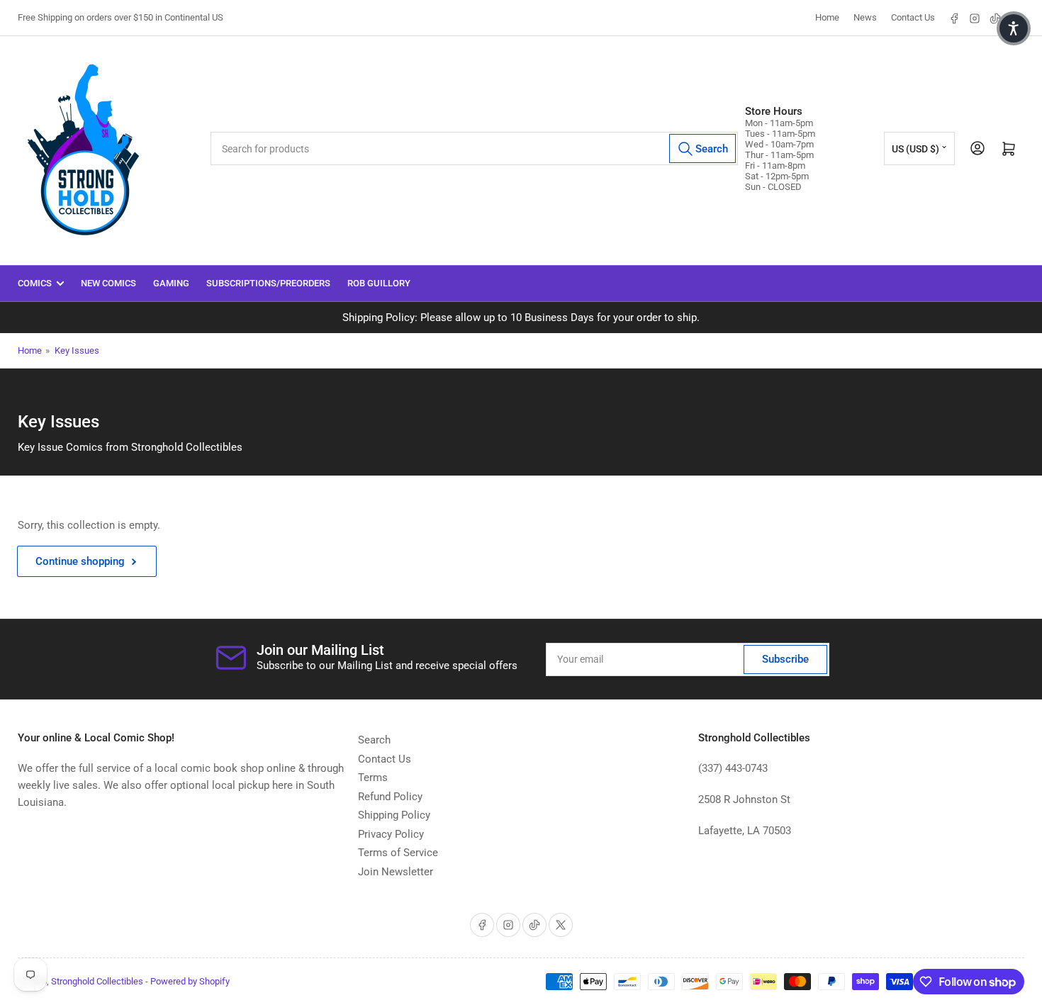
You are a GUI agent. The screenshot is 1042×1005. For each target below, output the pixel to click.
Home (827, 17)
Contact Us (913, 17)
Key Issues (77, 350)
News (865, 17)
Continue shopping (80, 561)
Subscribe (785, 659)
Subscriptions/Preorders (268, 283)
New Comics (108, 283)
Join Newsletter (395, 871)
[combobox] (475, 148)
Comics (35, 283)
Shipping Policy (394, 815)
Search (374, 740)
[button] (1014, 28)
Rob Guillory (378, 283)
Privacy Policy (391, 834)
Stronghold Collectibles (97, 981)
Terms (373, 777)
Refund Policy (390, 796)
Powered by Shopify (190, 981)
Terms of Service (398, 852)
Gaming (171, 283)
